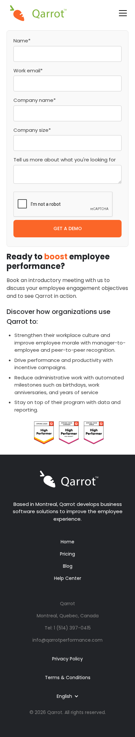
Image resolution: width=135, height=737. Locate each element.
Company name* (34, 100)
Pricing (67, 554)
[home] (38, 13)
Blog (67, 566)
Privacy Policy (67, 658)
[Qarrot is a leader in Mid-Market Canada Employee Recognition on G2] (69, 432)
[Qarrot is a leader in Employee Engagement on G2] (44, 432)
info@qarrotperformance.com (67, 640)
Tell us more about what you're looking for (64, 159)
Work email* (28, 70)
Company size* (32, 130)
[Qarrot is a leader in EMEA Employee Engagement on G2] (94, 432)
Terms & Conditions (67, 677)
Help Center (67, 578)
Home (67, 541)
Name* (21, 40)
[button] (121, 13)
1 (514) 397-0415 (72, 628)
